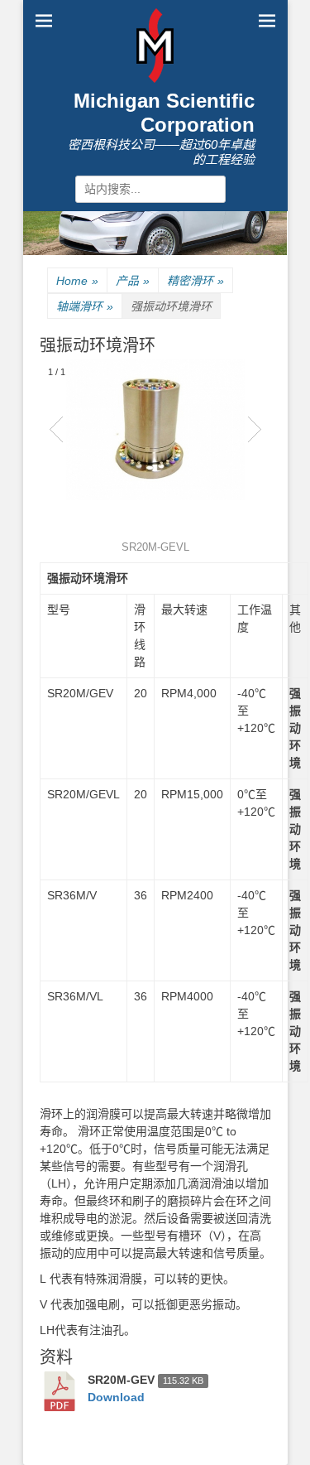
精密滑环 (195, 280)
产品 (133, 280)
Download (116, 1397)
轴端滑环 (84, 306)
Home (77, 280)
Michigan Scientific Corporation (164, 112)
